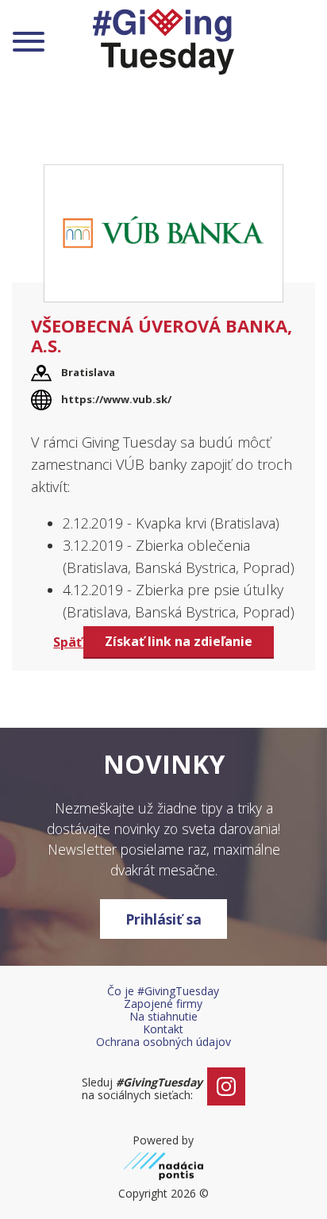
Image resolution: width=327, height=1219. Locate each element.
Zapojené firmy (163, 1003)
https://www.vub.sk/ (116, 400)
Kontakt (163, 1028)
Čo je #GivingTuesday (163, 990)
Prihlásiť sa (163, 919)
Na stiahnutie (163, 1016)
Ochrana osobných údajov (163, 1041)
